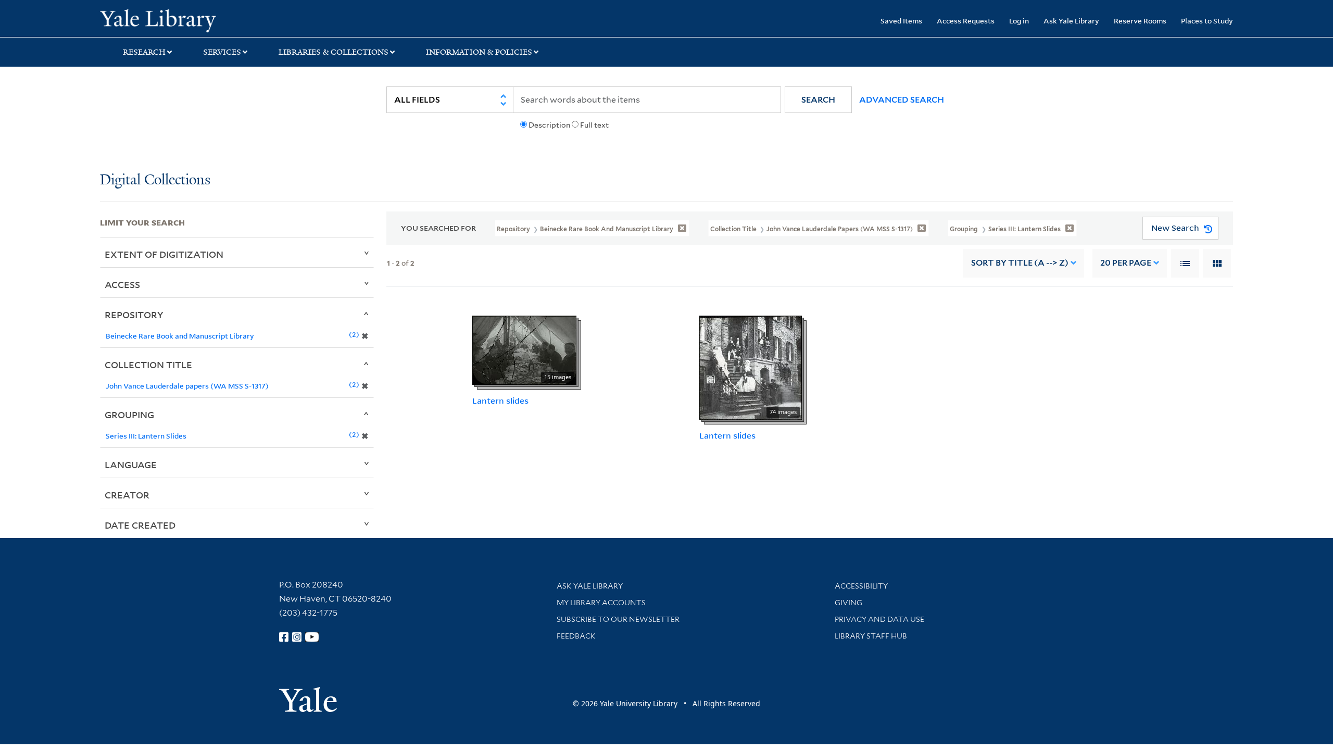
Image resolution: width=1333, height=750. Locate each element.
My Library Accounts (601, 602)
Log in (1019, 21)
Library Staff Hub (871, 636)
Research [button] (144, 52)
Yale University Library (185, 20)
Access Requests (966, 21)
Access (122, 284)
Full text (594, 125)
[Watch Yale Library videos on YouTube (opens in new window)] (312, 637)
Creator (127, 495)
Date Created (140, 525)
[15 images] (524, 349)
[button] (818, 99)
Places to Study (1207, 21)
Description (549, 125)
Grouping (129, 414)
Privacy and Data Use (879, 619)
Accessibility (861, 586)
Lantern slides (500, 400)
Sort (1019, 263)
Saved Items (901, 21)
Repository (134, 314)
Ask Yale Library (1071, 21)
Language (131, 464)
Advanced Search (901, 100)
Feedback (576, 636)
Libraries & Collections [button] (333, 52)
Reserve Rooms (1140, 21)
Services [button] (222, 52)
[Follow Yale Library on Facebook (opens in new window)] (283, 637)
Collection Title (148, 364)
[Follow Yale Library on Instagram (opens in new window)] (296, 637)
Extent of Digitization (164, 254)
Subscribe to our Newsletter (618, 619)
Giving (848, 602)
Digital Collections (155, 180)
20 (1125, 263)
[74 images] (750, 366)
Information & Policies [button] (479, 52)
